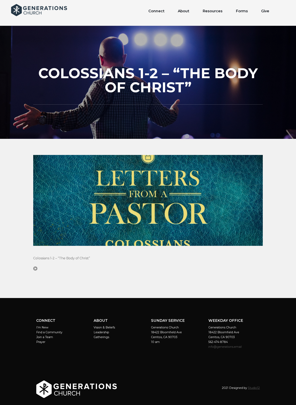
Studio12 (254, 388)
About (183, 11)
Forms (242, 11)
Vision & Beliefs (104, 327)
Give (265, 11)
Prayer (40, 342)
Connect (156, 11)
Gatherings (101, 337)
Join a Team (44, 337)
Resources (213, 11)
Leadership (101, 332)
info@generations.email (225, 347)
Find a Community (49, 332)
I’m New (42, 327)
